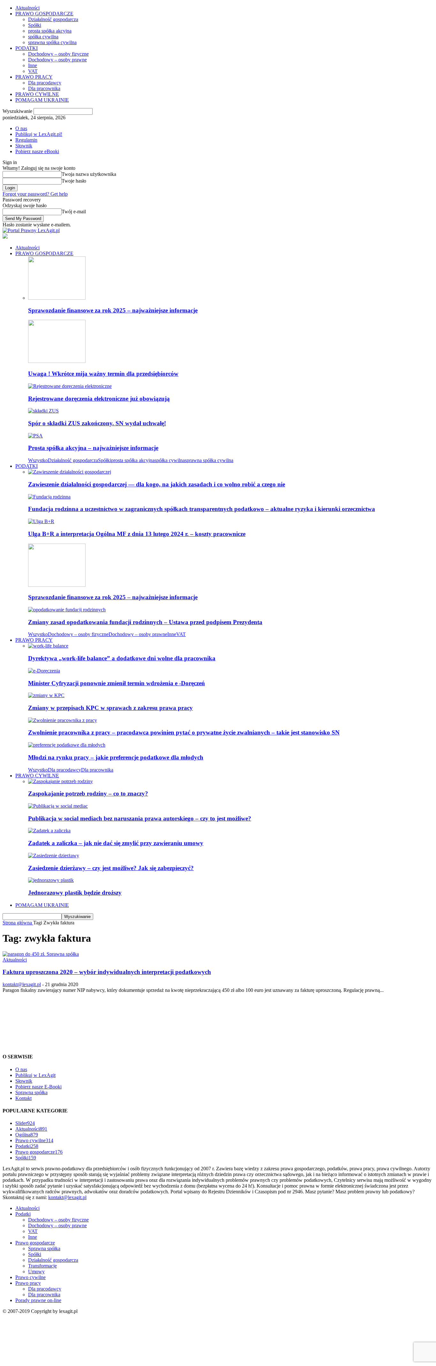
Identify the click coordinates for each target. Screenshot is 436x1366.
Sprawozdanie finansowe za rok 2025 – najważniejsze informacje (113, 310)
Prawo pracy (28, 1283)
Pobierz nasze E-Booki (38, 1086)
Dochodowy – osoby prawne (57, 59)
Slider (25, 1123)
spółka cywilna (43, 36)
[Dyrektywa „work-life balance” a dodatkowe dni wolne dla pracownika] (48, 645)
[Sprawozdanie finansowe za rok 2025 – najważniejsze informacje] (57, 298)
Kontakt (23, 1098)
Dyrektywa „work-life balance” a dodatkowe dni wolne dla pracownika (121, 658)
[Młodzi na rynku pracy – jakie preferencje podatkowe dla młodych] (66, 745)
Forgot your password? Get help (35, 194)
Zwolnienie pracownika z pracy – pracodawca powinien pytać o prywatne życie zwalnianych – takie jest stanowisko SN (184, 732)
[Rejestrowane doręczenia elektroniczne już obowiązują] (70, 386)
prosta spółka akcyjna (49, 31)
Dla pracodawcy (44, 82)
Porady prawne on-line (38, 1300)
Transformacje (42, 1265)
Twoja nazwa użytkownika (89, 174)
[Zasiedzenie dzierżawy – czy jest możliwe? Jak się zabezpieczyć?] (53, 855)
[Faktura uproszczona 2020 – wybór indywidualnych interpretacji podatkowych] (41, 954)
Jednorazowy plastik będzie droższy (75, 892)
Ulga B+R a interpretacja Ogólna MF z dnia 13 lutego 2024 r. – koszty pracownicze (136, 533)
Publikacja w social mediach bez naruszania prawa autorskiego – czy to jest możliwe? (139, 818)
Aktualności (27, 8)
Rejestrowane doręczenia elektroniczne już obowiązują (99, 398)
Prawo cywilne (34, 1140)
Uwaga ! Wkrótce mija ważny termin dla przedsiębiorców (103, 373)
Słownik (23, 145)
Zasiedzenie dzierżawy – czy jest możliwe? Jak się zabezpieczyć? (111, 868)
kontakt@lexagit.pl (22, 984)
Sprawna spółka (31, 1092)
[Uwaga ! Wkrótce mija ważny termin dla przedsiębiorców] (57, 361)
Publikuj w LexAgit (35, 1075)
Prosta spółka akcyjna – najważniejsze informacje (93, 447)
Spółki (34, 25)
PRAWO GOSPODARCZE (44, 13)
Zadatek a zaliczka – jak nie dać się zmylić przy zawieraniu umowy (115, 843)
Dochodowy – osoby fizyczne (58, 54)
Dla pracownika (44, 88)
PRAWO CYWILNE (37, 94)
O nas (21, 128)
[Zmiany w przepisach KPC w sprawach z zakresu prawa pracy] (46, 695)
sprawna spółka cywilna (52, 42)
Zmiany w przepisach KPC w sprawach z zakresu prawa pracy (110, 707)
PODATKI (26, 48)
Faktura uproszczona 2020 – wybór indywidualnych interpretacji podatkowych (107, 972)
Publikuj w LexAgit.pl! (38, 134)
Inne (32, 65)
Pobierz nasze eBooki (37, 151)
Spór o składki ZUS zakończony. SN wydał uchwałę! (97, 423)
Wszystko (38, 460)
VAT (33, 71)
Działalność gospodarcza (53, 19)
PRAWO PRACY (34, 77)
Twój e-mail (74, 211)
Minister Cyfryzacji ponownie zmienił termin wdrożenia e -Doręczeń (116, 683)
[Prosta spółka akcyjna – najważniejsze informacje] (35, 435)
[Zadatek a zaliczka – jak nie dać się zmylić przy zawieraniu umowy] (49, 830)
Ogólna (26, 1134)
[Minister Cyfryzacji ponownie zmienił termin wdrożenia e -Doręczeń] (44, 670)
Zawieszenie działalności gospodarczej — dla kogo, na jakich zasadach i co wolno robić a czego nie (156, 484)
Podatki (26, 1146)
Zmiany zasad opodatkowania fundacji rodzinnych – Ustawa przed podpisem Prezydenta (145, 622)
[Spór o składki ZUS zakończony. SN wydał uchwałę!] (43, 410)
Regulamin (26, 140)
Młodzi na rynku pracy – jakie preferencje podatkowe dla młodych (115, 757)
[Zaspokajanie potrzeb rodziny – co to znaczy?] (60, 781)
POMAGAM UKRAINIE (42, 100)
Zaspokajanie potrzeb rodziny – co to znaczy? (88, 793)
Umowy (36, 1271)
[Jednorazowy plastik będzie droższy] (51, 880)
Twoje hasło (74, 181)
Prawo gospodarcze (39, 1152)
